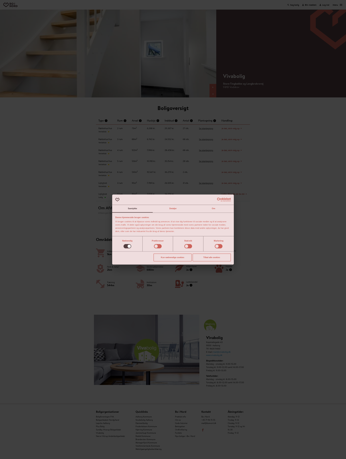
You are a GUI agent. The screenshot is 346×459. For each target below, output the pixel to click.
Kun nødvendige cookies (172, 257)
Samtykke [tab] (132, 208)
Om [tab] (213, 208)
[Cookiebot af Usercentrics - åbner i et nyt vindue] (219, 200)
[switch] (158, 246)
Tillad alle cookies (211, 257)
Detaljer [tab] (173, 208)
